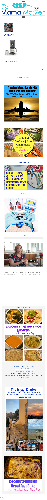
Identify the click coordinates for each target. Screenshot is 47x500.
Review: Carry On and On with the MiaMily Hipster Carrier (9, 35)
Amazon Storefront (8, 74)
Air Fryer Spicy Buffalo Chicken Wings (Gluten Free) (23, 373)
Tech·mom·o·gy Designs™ (32, 495)
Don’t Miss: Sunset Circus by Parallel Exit (23, 371)
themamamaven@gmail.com (11, 61)
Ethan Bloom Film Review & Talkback (23, 369)
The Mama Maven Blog (23, 8)
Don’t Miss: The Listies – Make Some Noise (23, 366)
